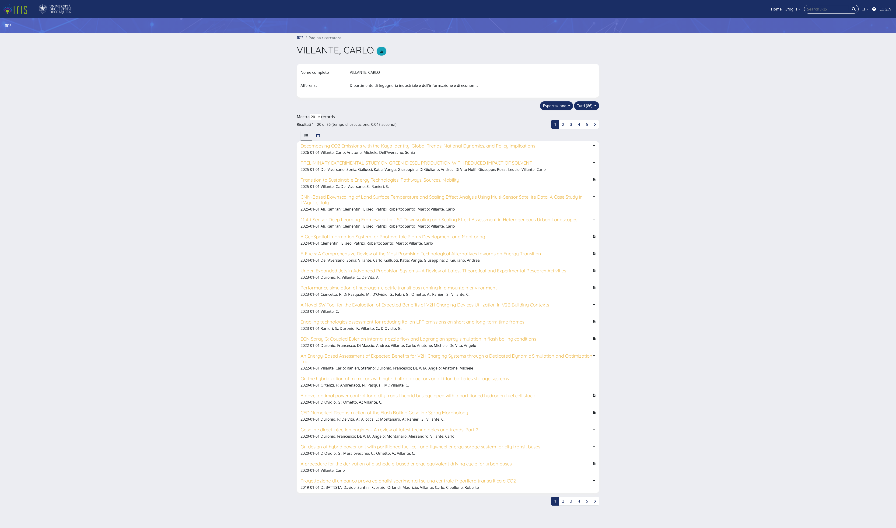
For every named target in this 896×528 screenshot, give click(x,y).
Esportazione (555, 105)
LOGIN (885, 9)
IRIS (300, 37)
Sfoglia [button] (791, 9)
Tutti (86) (585, 105)
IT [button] (864, 9)
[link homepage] (17, 9)
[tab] (306, 136)
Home (776, 9)
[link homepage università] (55, 9)
